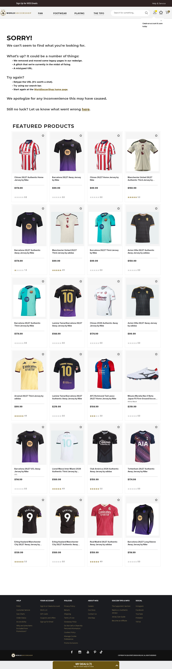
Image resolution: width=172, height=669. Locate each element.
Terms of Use (69, 618)
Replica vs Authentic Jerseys (120, 612)
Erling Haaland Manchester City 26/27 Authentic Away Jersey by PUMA (65, 543)
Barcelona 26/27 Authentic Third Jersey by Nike (27, 324)
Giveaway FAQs (70, 621)
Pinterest (139, 618)
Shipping (67, 614)
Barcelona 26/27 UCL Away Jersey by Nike (27, 470)
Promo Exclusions (71, 643)
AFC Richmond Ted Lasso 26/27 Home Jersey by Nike (103, 397)
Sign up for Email (46, 621)
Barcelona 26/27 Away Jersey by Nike (66, 178)
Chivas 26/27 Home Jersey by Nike (104, 178)
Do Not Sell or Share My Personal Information (73, 627)
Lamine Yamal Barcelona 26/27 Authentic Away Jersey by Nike (67, 397)
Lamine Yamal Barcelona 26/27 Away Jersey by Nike (67, 324)
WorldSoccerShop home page (50, 89)
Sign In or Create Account (50, 606)
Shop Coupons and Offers (26, 3)
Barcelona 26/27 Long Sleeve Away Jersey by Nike (142, 543)
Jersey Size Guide (118, 616)
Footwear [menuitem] (60, 13)
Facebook (140, 610)
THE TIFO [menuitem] (99, 13)
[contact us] (22, 657)
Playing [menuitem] (79, 13)
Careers (91, 606)
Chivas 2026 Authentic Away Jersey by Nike (104, 324)
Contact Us (92, 614)
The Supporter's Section (121, 606)
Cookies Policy (70, 632)
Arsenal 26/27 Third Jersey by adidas (28, 397)
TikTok (138, 621)
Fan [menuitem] (40, 13)
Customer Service (23, 610)
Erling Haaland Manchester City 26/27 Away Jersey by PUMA (27, 543)
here (85, 109)
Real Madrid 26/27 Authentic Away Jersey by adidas (103, 543)
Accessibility (21, 621)
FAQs (18, 606)
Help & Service (159, 3)
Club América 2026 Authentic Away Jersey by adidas (104, 470)
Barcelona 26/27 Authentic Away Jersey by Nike (27, 251)
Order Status (21, 618)
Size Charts (20, 614)
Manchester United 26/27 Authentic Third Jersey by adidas (140, 178)
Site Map (91, 618)
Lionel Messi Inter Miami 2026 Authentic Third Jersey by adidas (66, 470)
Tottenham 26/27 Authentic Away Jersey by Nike (141, 470)
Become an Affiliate (119, 620)
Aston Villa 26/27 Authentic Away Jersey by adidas (141, 251)
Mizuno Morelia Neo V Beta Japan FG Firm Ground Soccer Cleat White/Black (142, 397)
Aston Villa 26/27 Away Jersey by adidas (142, 324)
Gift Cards (44, 614)
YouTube (139, 614)
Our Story (91, 610)
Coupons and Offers (48, 618)
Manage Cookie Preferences (70, 638)
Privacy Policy (69, 606)
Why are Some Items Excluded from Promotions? (24, 628)
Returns (67, 610)
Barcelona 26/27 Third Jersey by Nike (104, 251)
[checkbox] (43, 135)
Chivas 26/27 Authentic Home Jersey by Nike (28, 178)
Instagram (140, 606)
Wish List (43, 610)
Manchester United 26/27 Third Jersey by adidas (64, 251)
